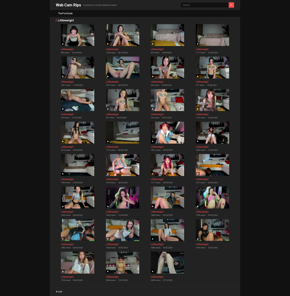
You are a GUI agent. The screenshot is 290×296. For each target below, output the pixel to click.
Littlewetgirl (67, 49)
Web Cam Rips (68, 5)
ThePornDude (65, 13)
